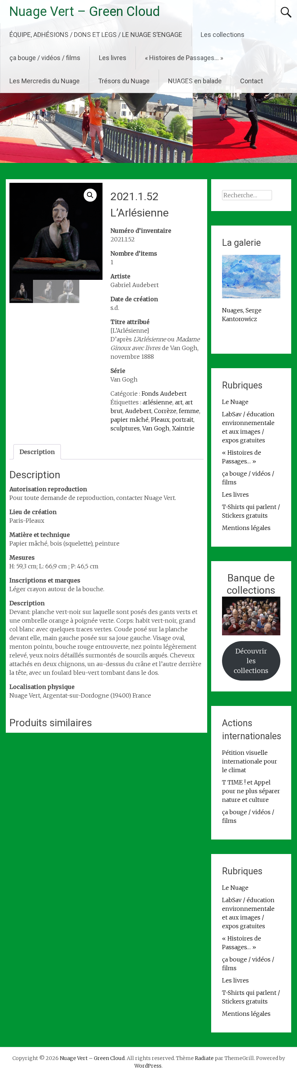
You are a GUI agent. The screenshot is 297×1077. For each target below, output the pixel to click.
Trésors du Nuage (124, 81)
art (179, 402)
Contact (251, 81)
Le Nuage (235, 401)
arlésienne (157, 402)
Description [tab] (37, 451)
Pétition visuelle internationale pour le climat (249, 761)
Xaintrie (183, 428)
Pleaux (160, 419)
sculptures (125, 428)
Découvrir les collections (251, 661)
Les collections (222, 34)
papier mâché (129, 419)
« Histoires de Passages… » (184, 58)
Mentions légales (246, 527)
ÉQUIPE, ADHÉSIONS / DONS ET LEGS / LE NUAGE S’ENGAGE (95, 34)
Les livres (112, 58)
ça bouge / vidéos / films (44, 58)
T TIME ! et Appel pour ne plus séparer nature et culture (251, 791)
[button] (90, 195)
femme (189, 411)
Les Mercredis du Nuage (44, 81)
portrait (182, 419)
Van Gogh (156, 428)
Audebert (138, 411)
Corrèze (165, 411)
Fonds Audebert (164, 393)
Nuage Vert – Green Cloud (84, 11)
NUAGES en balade (195, 81)
